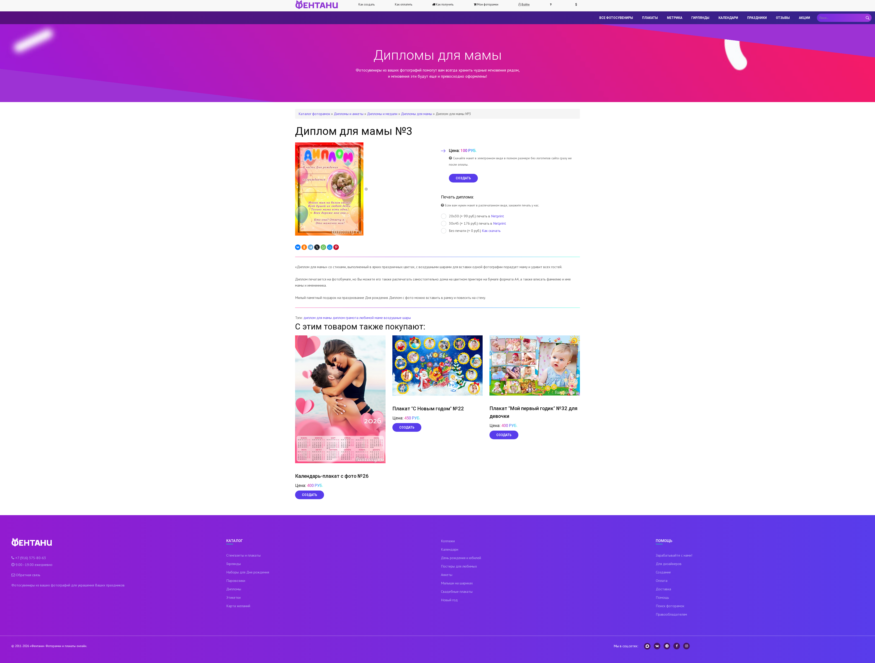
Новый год (449, 600)
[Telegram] (310, 247)
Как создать (366, 4)
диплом (339, 317)
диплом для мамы (318, 317)
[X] (317, 247)
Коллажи (448, 541)
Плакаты (650, 18)
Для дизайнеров (669, 563)
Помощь (662, 597)
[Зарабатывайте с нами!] (578, 4)
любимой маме (371, 317)
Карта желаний (238, 606)
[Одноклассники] (304, 247)
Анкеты (446, 574)
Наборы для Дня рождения (247, 572)
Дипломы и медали (382, 113)
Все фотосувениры (616, 18)
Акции (804, 18)
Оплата (661, 580)
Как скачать (491, 230)
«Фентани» (37, 646)
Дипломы (233, 589)
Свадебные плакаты (457, 591)
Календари (728, 18)
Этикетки (233, 597)
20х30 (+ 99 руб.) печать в (476, 216)
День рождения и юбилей (461, 557)
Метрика (674, 18)
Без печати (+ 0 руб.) (475, 230)
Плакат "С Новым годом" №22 (428, 408)
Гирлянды (700, 18)
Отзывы (783, 18)
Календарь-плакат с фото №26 (332, 476)
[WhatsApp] (323, 247)
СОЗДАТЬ (463, 178)
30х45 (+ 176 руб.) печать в (477, 223)
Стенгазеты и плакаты (243, 555)
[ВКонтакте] (298, 247)
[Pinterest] (336, 247)
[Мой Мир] (329, 247)
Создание (663, 572)
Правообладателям (671, 614)
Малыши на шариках (457, 583)
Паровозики (235, 580)
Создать (309, 495)
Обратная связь (28, 575)
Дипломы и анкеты (348, 113)
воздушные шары (397, 317)
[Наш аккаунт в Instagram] (686, 646)
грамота (352, 317)
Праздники (757, 18)
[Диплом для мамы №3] (331, 188)
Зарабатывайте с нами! (674, 555)
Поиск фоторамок (670, 606)
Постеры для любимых (459, 566)
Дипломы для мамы (416, 113)
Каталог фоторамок (314, 113)
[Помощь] (552, 4)
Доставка (663, 589)
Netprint (497, 216)
